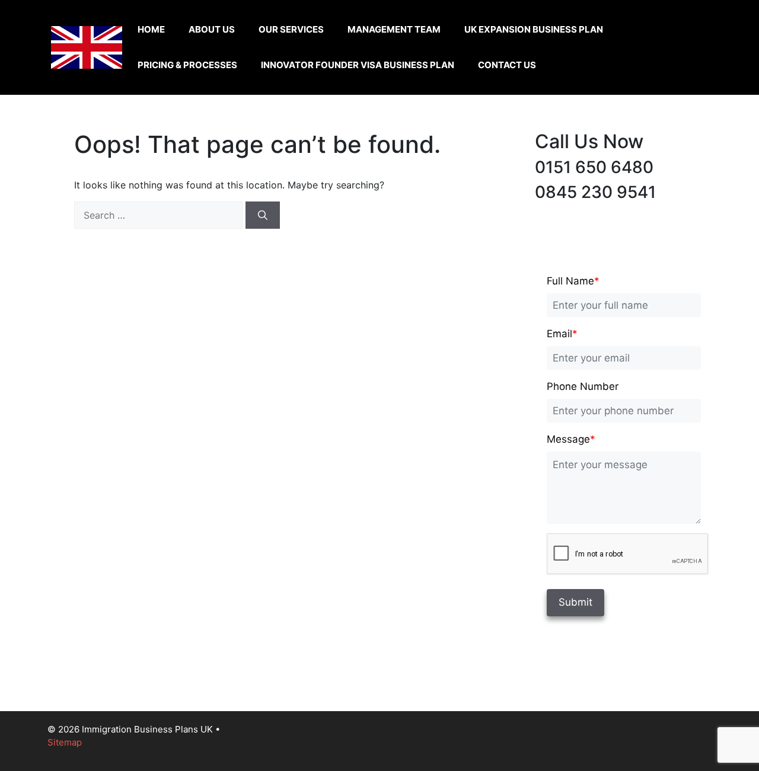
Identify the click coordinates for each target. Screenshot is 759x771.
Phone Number (582, 386)
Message (571, 439)
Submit (575, 602)
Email (562, 334)
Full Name (573, 281)
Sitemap (64, 742)
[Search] (262, 215)
